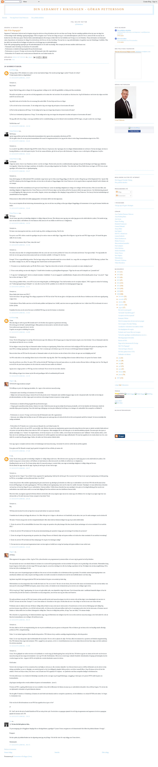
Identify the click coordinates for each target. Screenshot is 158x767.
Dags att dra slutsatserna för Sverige (128, 343)
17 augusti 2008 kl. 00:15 (19, 745)
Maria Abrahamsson (120, 238)
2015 (118, 274)
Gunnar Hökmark (120, 226)
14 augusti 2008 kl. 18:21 (19, 716)
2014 (118, 277)
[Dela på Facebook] (44, 57)
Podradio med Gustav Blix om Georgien (129, 332)
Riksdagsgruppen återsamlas (126, 338)
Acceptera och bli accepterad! (126, 315)
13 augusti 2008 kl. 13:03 (19, 313)
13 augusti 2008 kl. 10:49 (19, 208)
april (120, 366)
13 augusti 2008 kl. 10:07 (19, 78)
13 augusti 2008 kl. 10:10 (19, 126)
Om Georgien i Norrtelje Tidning (127, 324)
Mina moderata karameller (122, 243)
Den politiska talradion (37, 18)
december (121, 296)
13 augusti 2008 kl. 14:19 (19, 376)
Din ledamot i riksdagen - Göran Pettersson (79, 9)
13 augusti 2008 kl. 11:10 (19, 245)
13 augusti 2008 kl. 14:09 (19, 332)
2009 (118, 291)
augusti (121, 307)
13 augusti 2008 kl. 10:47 (19, 171)
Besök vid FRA (122, 340)
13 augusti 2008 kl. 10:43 (19, 141)
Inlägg (119, 192)
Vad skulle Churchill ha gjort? (126, 313)
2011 (118, 286)
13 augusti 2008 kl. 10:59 (19, 223)
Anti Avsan (118, 219)
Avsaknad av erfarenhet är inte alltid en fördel (130, 326)
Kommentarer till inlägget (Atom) (23, 756)
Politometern (124, 385)
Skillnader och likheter (124, 354)
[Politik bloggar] (129, 394)
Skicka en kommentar (10, 749)
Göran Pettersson (14, 131)
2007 (118, 378)
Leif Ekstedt (12, 70)
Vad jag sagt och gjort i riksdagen (124, 205)
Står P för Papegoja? (124, 346)
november (121, 299)
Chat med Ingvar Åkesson (125, 349)
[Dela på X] (41, 57)
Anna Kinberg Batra (120, 216)
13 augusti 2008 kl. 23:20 (19, 547)
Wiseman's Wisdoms (120, 260)
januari (121, 374)
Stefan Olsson (119, 253)
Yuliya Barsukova (120, 263)
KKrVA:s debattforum (121, 233)
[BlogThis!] (39, 57)
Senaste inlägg (8, 752)
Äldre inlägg (105, 752)
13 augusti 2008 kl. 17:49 (19, 451)
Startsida (4, 18)
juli (120, 358)
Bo (10, 456)
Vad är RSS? (118, 401)
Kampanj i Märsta (123, 318)
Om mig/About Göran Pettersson (19, 18)
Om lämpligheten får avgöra (126, 329)
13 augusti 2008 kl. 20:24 (19, 499)
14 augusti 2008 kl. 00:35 (19, 620)
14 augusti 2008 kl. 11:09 (19, 646)
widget (117, 385)
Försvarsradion (121, 38)
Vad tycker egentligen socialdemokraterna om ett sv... (132, 335)
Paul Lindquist (119, 246)
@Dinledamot (79, 24)
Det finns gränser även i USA (126, 351)
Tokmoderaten (119, 258)
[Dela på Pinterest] (46, 57)
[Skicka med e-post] (37, 57)
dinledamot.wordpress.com (142, 51)
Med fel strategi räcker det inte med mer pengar (131, 321)
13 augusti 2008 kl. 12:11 (19, 286)
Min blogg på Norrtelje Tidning (123, 180)
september (121, 305)
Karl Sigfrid (118, 231)
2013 (118, 280)
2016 (118, 272)
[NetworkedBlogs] (134, 128)
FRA (13, 59)
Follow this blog (134, 131)
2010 (118, 288)
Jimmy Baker (118, 229)
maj (120, 363)
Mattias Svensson (120, 241)
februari (121, 372)
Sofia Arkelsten (119, 248)
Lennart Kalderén (119, 236)
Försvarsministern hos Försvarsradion (127, 40)
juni (120, 360)
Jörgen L (11, 381)
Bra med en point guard (124, 310)
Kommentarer (121, 196)
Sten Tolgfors (118, 255)
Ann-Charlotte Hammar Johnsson (124, 214)
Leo (10, 721)
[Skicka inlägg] (34, 57)
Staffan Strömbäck (120, 250)
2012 (118, 283)
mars (120, 369)
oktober (121, 302)
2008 (118, 294)
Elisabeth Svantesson (120, 224)
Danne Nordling (119, 221)
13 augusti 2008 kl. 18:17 (19, 468)
